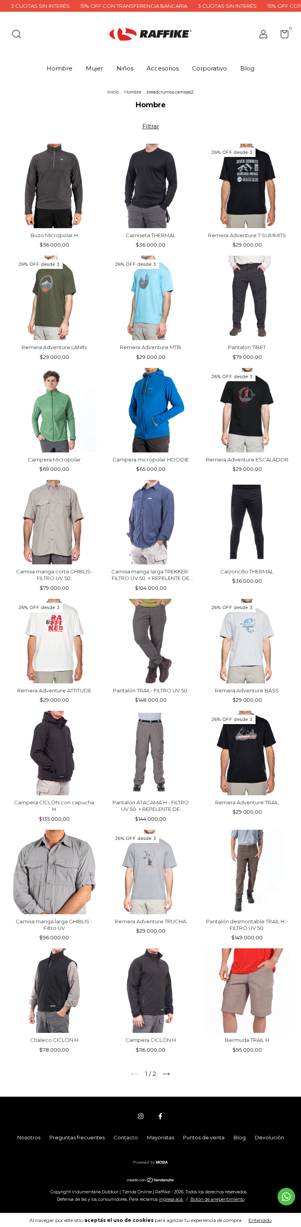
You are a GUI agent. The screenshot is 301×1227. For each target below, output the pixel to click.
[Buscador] (19, 35)
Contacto (126, 1137)
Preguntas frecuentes (77, 1137)
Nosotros (28, 1137)
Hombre (60, 68)
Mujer (94, 68)
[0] (281, 36)
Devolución (269, 1137)
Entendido (260, 1220)
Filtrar (150, 126)
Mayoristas (160, 1137)
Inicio (113, 92)
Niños (124, 68)
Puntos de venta (204, 1137)
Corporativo (209, 68)
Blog (247, 68)
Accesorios (163, 68)
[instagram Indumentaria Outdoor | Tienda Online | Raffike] (141, 1116)
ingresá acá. (171, 1199)
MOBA (162, 1162)
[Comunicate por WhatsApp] (286, 1196)
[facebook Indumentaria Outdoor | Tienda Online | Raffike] (160, 1116)
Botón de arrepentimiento (217, 1199)
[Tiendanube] (150, 1180)
